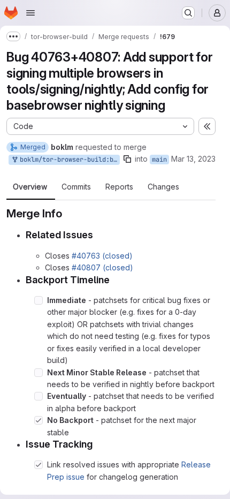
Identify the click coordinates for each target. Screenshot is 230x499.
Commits (76, 187)
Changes (163, 187)
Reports (119, 187)
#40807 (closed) (102, 267)
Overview (30, 187)
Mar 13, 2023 (193, 158)
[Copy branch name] (127, 159)
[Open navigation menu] (30, 12)
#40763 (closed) (102, 255)
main (159, 159)
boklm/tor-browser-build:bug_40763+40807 (68, 159)
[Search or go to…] (188, 12)
